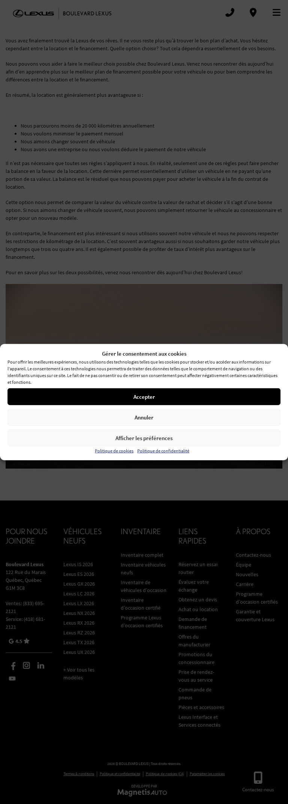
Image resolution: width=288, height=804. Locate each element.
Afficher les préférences (144, 437)
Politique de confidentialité (163, 451)
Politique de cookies (114, 451)
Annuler (144, 417)
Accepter (144, 396)
